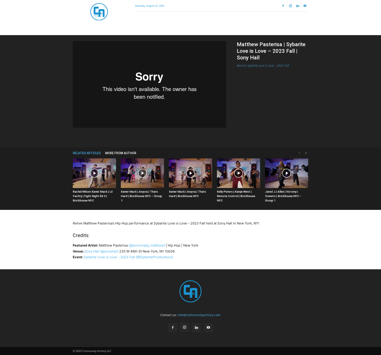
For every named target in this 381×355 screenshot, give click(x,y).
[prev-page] (299, 153)
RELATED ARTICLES (87, 153)
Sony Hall (91, 251)
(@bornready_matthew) (147, 245)
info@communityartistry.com (199, 315)
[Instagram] (290, 6)
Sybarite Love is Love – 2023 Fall (109, 257)
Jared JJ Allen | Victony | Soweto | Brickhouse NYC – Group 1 (283, 196)
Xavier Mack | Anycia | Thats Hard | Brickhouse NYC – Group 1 (141, 196)
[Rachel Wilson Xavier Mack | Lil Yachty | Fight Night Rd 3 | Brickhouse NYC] (94, 173)
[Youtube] (305, 6)
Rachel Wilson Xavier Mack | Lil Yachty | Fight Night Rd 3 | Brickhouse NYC (92, 196)
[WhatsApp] (144, 136)
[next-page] (306, 153)
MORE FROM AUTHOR (120, 153)
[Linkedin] (297, 6)
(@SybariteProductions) (154, 257)
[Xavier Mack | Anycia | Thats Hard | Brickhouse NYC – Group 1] (142, 173)
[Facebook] (283, 6)
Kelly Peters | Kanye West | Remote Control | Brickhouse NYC (236, 196)
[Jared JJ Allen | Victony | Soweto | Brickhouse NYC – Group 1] (286, 173)
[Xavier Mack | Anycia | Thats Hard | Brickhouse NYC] (190, 173)
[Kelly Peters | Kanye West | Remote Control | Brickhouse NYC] (238, 173)
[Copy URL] (154, 136)
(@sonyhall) (109, 251)
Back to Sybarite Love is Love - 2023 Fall (263, 65)
